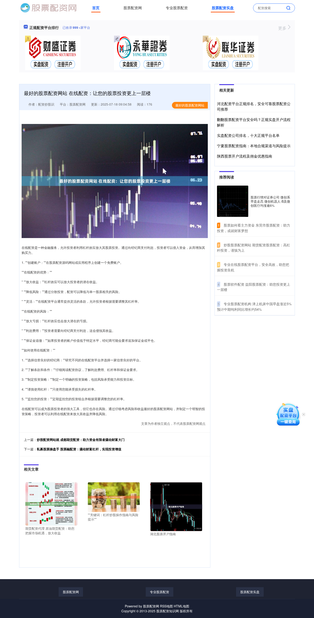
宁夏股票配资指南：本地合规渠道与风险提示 (254, 145)
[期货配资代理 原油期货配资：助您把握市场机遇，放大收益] (51, 503)
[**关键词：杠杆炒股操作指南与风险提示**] (114, 496)
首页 (96, 7)
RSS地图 (166, 606)
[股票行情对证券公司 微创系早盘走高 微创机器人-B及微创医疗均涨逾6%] (232, 201)
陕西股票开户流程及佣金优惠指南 (244, 156)
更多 (283, 28)
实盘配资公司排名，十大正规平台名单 (248, 135)
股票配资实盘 (223, 7)
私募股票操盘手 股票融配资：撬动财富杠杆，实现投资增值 (79, 449)
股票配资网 (132, 7)
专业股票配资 (177, 7)
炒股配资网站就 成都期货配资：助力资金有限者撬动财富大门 (81, 439)
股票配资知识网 (167, 611)
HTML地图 (181, 606)
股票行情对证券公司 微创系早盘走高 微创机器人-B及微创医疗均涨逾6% (270, 201)
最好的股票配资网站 (189, 105)
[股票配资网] (48, 7)
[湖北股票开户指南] (176, 506)
